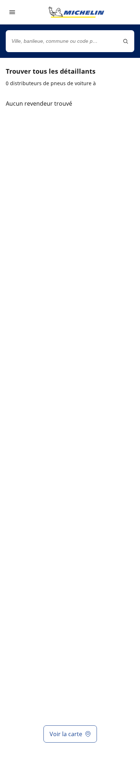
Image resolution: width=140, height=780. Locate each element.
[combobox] (70, 41)
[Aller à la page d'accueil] (76, 12)
